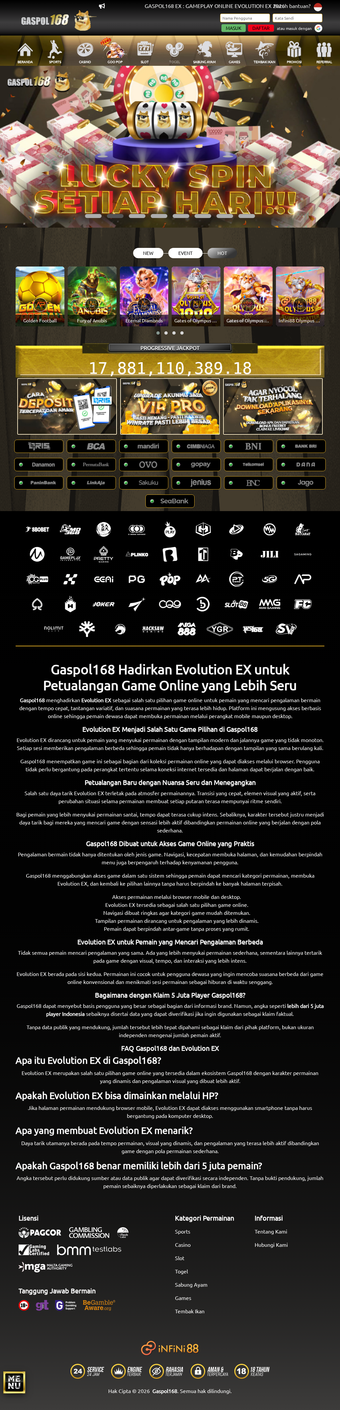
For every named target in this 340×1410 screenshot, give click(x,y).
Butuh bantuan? (292, 5)
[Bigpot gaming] (236, 554)
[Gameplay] (70, 554)
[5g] (269, 579)
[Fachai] (303, 604)
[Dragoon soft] (120, 629)
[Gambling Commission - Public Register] (92, 1236)
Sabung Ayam (191, 1284)
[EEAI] (103, 579)
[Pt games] (236, 579)
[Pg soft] (137, 579)
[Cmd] (70, 529)
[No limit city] (54, 629)
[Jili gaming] (269, 554)
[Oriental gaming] (37, 579)
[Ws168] (253, 629)
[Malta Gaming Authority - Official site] (49, 1270)
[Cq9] (170, 604)
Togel (181, 1271)
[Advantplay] (303, 579)
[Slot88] (236, 604)
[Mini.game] (137, 554)
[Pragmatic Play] (170, 529)
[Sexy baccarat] (303, 529)
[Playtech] (236, 529)
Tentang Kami (271, 1231)
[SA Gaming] (303, 554)
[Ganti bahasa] (318, 6)
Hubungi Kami (271, 1244)
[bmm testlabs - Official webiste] (92, 1253)
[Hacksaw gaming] (153, 629)
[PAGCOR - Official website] (43, 1236)
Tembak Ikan (190, 1311)
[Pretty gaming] (103, 554)
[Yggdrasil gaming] (87, 629)
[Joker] (103, 604)
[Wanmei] (269, 529)
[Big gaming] (170, 554)
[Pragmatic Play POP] (170, 579)
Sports (182, 1231)
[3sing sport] (137, 529)
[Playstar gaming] (137, 604)
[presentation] (16, 147)
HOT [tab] (222, 253)
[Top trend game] (203, 554)
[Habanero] (70, 604)
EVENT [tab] (185, 253)
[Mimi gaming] (269, 604)
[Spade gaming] (37, 604)
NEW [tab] (148, 253)
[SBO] (37, 529)
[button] (93, 216)
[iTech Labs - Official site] (126, 1236)
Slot (179, 1257)
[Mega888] (186, 629)
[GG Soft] (203, 529)
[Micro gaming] (37, 554)
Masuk (233, 28)
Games (183, 1297)
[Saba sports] (103, 529)
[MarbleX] (70, 579)
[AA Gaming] (203, 579)
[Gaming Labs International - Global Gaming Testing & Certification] (37, 1253)
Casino (183, 1244)
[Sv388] (286, 629)
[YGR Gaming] (220, 629)
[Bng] (203, 604)
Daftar (261, 28)
